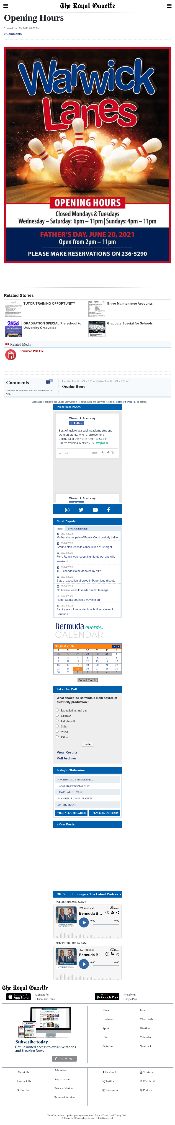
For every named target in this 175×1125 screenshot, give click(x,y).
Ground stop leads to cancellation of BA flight (84, 547)
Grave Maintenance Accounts (130, 303)
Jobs (142, 1010)
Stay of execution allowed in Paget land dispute (86, 580)
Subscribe (23, 1090)
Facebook (110, 1072)
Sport (106, 1028)
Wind (64, 732)
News (106, 1010)
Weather (145, 1028)
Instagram (111, 1090)
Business (108, 1019)
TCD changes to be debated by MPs (79, 571)
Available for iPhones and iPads (45, 997)
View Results (67, 752)
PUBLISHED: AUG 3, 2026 (71, 902)
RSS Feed (148, 1081)
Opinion (108, 1046)
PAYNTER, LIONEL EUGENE (75, 798)
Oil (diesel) (68, 721)
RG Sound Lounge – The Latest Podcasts (89, 894)
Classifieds (146, 1019)
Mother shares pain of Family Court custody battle (87, 537)
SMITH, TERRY (66, 804)
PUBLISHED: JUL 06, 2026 (71, 943)
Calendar (145, 1037)
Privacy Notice (63, 1088)
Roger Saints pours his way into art (78, 599)
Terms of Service (124, 401)
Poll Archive (66, 758)
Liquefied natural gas (74, 710)
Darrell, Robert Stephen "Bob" (73, 786)
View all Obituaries (71, 813)
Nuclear (66, 716)
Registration (62, 1079)
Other (64, 737)
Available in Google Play (130, 997)
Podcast (147, 1090)
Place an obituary (106, 813)
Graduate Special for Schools (130, 323)
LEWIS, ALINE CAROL (71, 792)
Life (105, 1037)
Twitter (109, 1081)
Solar (64, 726)
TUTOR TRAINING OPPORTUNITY (49, 303)
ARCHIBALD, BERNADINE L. (75, 779)
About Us (23, 1072)
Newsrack (146, 1046)
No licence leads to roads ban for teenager (83, 590)
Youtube (148, 1072)
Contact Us (24, 1081)
